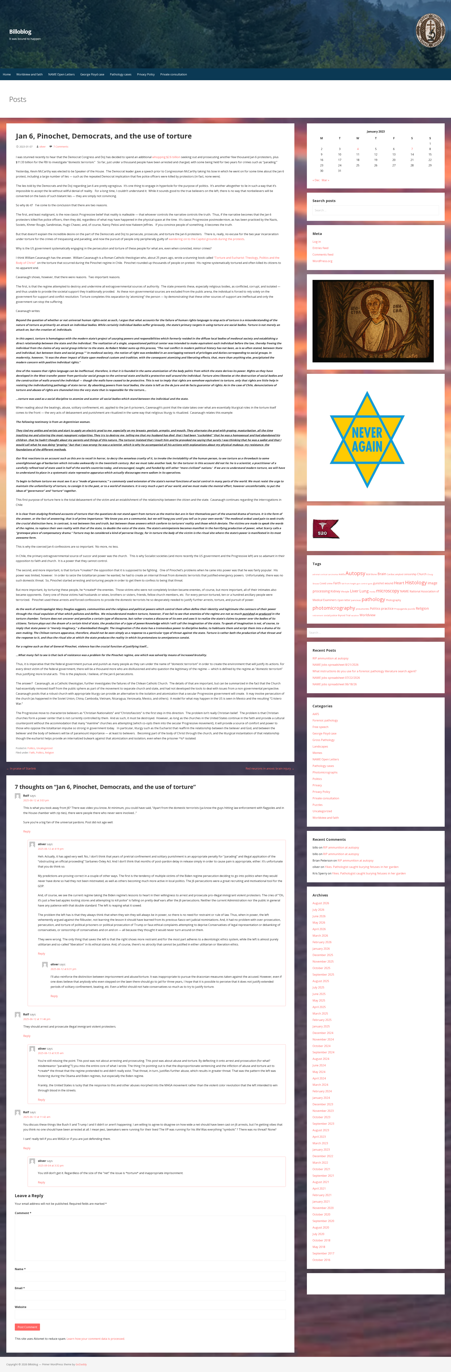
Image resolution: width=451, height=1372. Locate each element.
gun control (362, 583)
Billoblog (20, 31)
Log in (317, 242)
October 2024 (321, 1046)
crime (330, 583)
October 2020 (321, 1214)
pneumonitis (362, 608)
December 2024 (323, 1033)
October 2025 (321, 968)
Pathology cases (120, 74)
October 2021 (321, 1169)
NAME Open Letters (61, 74)
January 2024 (321, 1098)
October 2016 (321, 1260)
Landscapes (320, 746)
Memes (317, 753)
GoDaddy (81, 1364)
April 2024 (319, 1078)
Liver (354, 590)
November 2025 (323, 961)
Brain (382, 573)
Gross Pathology (324, 740)
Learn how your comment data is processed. (96, 1339)
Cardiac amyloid (395, 574)
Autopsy (355, 573)
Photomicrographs (325, 772)
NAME (404, 591)
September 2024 (323, 1052)
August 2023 (321, 1130)
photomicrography (334, 608)
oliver (42, 146)
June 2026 (319, 916)
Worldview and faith (29, 74)
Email (20, 1288)
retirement (318, 615)
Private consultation (173, 74)
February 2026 (322, 942)
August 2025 (321, 981)
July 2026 (318, 910)
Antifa (342, 574)
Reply (26, 831)
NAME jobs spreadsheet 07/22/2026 (336, 678)
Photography (393, 600)
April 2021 (319, 1188)
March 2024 (320, 1085)
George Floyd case (92, 74)
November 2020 (323, 1208)
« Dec (316, 180)
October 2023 (321, 1117)
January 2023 (321, 1150)
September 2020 (323, 1221)
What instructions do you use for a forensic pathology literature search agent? (364, 671)
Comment (23, 1213)
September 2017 (323, 1253)
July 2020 (318, 1234)
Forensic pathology (325, 720)
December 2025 (323, 955)
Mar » (325, 180)
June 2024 (319, 1065)
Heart (399, 582)
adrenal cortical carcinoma (325, 574)
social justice (330, 615)
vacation (355, 615)
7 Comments (60, 146)
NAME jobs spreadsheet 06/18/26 (335, 684)
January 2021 (321, 1201)
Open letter (343, 600)
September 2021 (323, 1176)
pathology (373, 599)
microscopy (387, 591)
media (372, 591)
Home (7, 74)
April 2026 (319, 929)
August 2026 (321, 903)
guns (370, 583)
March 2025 (320, 1013)
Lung (364, 591)
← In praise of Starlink (21, 768)
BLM (368, 574)
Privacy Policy (146, 74)
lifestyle (345, 591)
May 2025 (319, 1000)
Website (20, 1307)
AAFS (316, 714)
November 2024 (323, 1039)
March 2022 (320, 1163)
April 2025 (319, 1007)
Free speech (320, 727)
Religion (49, 752)
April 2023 (319, 1137)
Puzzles (318, 805)
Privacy (317, 785)
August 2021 (321, 1182)
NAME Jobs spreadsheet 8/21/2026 (336, 665)
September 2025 (323, 974)
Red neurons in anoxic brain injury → (270, 768)
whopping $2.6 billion (166, 157)
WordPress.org (322, 261)
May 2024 (319, 1072)
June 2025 (319, 994)
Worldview (367, 615)
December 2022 (323, 1156)
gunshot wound (383, 583)
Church (422, 574)
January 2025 (321, 1026)
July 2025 (318, 987)
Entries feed (320, 248)
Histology (416, 582)
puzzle (411, 608)
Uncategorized (44, 748)
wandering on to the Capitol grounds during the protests (206, 239)
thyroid (341, 615)
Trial (348, 615)
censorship (410, 574)
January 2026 (321, 949)
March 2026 (320, 936)
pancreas (356, 600)
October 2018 (321, 1240)
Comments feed (323, 254)
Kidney (335, 591)
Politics (31, 748)
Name (20, 1269)
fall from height (349, 583)
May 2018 (319, 1247)
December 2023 (323, 1104)
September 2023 (323, 1124)
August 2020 (321, 1227)
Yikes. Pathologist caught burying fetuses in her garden (362, 867)
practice (387, 608)
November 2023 (323, 1111)
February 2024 (322, 1091)
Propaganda (400, 608)
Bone (374, 574)
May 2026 (319, 922)
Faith (32, 752)
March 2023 (320, 1143)
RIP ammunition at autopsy (330, 658)
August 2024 (321, 1059)
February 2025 (322, 1020)
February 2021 (322, 1195)
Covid (323, 583)
